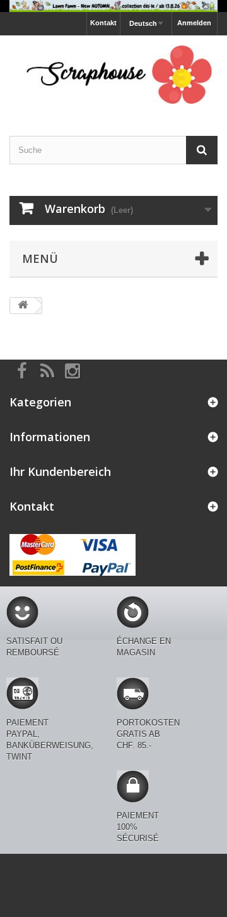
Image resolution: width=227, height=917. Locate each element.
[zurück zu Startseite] (23, 305)
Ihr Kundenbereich (60, 471)
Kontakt (103, 23)
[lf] (113, 6)
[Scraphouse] (113, 74)
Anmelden (194, 23)
